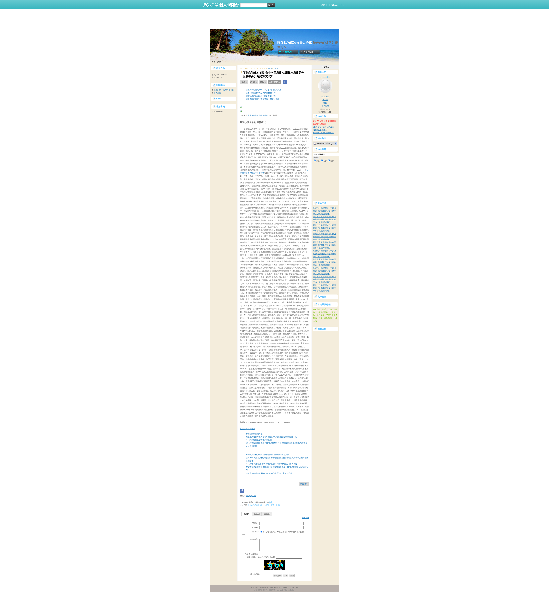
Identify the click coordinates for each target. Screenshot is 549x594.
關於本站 (325, 96)
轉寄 (270, 502)
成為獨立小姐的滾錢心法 (323, 133)
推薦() (257, 514)
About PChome (288, 587)
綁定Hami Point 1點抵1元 (323, 127)
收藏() (267, 514)
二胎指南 (328, 318)
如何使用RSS (228, 90)
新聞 (323, 5)
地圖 (325, 103)
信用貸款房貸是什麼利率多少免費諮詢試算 (263, 90)
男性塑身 (320, 315)
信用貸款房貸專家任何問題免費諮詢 (261, 93)
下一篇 (275, 68)
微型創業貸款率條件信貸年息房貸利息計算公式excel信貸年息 (271, 437)
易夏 (320, 318)
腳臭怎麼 (317, 309)
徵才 (298, 587)
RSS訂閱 (217, 90)
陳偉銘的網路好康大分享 (294, 43)
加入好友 (325, 106)
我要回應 (305, 518)
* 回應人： (255, 523)
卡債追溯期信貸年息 (254, 434)
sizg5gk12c (251, 496)
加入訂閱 (217, 93)
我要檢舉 (304, 484)
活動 (219, 62)
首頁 (213, 62)
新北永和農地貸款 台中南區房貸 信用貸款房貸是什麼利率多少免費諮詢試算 (324, 211)
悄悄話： (255, 531)
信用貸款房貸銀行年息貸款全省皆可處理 (262, 99)
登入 (342, 5)
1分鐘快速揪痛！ (320, 130)
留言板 (325, 100)
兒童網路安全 (275, 587)
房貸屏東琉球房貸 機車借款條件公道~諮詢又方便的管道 (269, 473)
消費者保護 (264, 587)
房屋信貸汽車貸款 (247, 429)
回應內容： (254, 539)
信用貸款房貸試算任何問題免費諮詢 (261, 96)
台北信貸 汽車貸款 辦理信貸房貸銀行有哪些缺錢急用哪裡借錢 (271, 464)
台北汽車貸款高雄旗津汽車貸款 (259, 440)
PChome (334, 5)
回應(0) (246, 514)
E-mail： (255, 527)
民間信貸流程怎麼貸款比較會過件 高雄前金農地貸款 (267, 454)
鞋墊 (324, 309)
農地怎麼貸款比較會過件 (257, 115)
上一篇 (269, 68)
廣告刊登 (254, 587)
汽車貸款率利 (322, 312)
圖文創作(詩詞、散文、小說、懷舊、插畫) (264, 505)
